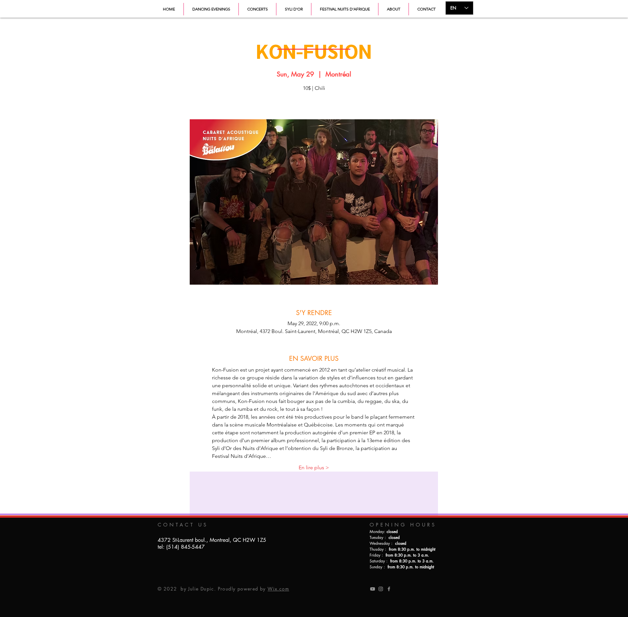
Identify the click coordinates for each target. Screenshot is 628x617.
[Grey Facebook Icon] (389, 589)
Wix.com (278, 589)
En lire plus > (314, 467)
